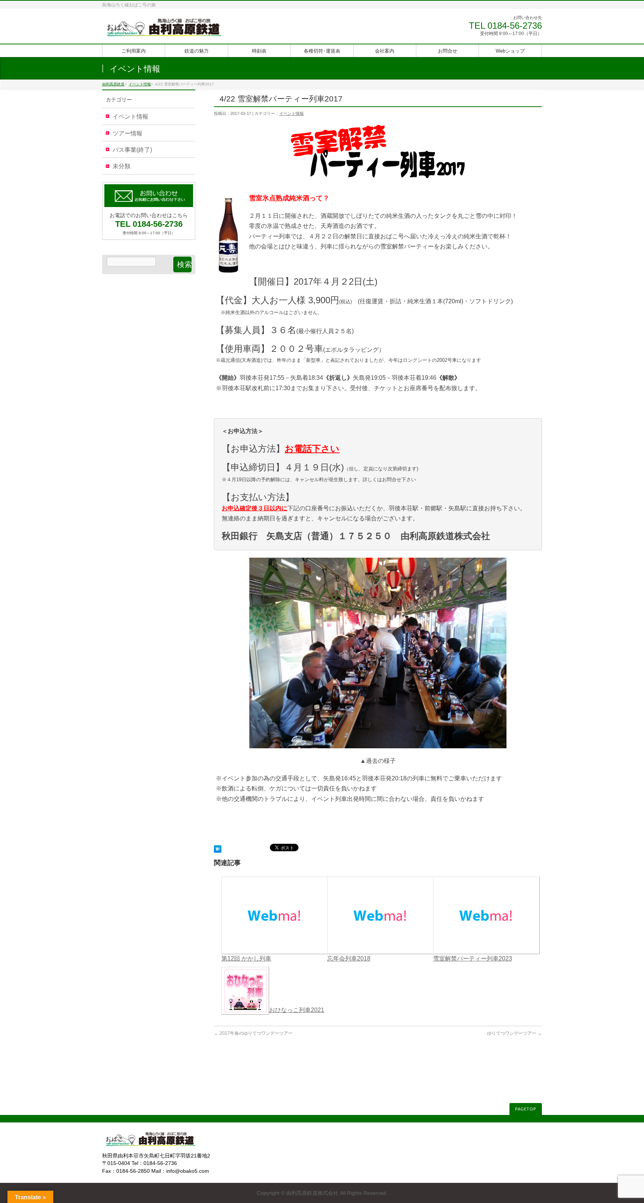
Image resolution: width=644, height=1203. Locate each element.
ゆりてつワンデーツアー (514, 1033)
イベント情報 (291, 113)
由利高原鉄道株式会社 (312, 1193)
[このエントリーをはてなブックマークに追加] (217, 848)
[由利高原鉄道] (164, 30)
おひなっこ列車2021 (296, 1010)
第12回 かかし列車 (246, 958)
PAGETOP (525, 1109)
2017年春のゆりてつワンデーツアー (253, 1033)
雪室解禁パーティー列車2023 (472, 958)
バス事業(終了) (132, 150)
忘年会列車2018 (348, 958)
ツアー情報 (127, 133)
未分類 (121, 166)
